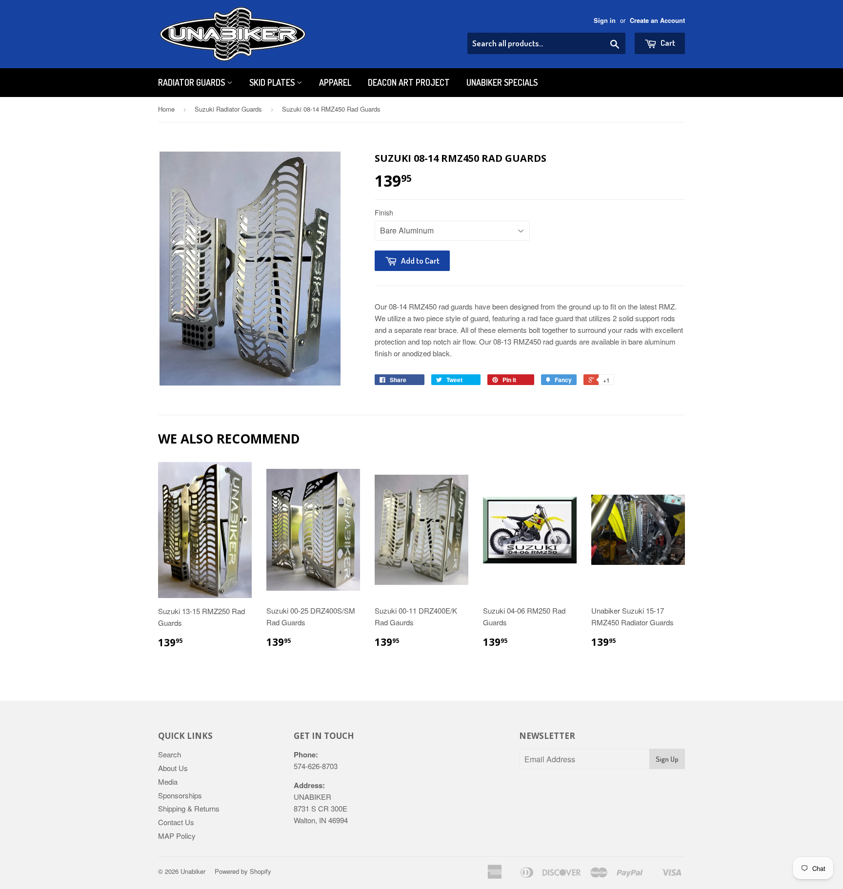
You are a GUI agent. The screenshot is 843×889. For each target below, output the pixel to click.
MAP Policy (177, 836)
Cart (667, 43)
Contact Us (176, 822)
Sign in (605, 20)
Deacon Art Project (409, 82)
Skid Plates (273, 82)
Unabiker (193, 871)
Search (169, 754)
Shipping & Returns (189, 808)
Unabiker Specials (502, 82)
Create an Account (657, 20)
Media (168, 781)
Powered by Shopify (243, 871)
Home (166, 109)
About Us (173, 768)
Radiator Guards (192, 82)
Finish (384, 212)
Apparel (335, 82)
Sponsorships (180, 795)
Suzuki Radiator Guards (228, 109)
